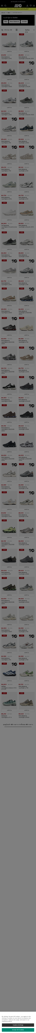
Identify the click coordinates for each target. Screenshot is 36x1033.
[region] (18, 1022)
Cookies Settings (18, 1025)
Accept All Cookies (18, 1029)
